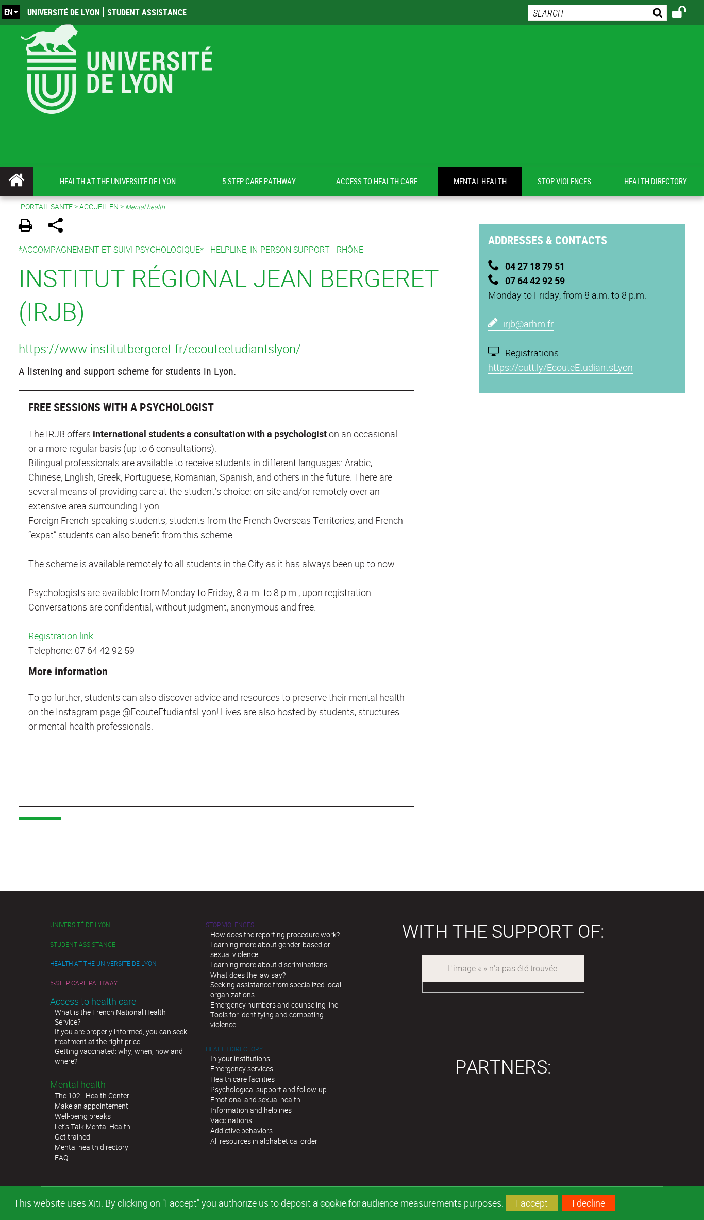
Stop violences (230, 924)
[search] (597, 13)
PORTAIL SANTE (47, 206)
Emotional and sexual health (255, 1099)
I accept (532, 1203)
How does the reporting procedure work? (275, 934)
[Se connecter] (685, 13)
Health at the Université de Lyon (103, 963)
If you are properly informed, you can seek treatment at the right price (121, 1036)
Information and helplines (251, 1110)
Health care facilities (242, 1079)
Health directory (234, 1049)
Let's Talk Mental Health (92, 1126)
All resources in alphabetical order (263, 1141)
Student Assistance (147, 12)
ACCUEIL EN (99, 206)
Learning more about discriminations (268, 964)
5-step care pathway (84, 983)
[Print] (29, 226)
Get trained (72, 1137)
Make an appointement (91, 1106)
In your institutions (240, 1058)
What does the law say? (248, 975)
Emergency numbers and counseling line (274, 1005)
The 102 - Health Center (92, 1095)
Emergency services (241, 1069)
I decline (588, 1203)
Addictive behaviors (241, 1130)
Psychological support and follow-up (268, 1089)
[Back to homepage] (116, 67)
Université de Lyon (63, 12)
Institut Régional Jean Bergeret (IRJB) (229, 294)
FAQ (61, 1157)
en (8, 12)
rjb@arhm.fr (529, 324)
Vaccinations (231, 1120)
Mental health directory (91, 1147)
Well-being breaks (83, 1116)
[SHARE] (59, 226)
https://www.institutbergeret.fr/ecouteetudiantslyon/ (160, 348)
